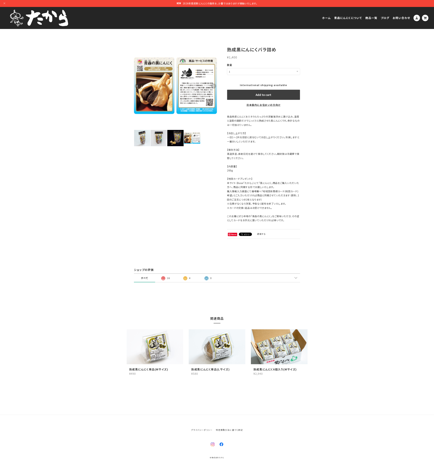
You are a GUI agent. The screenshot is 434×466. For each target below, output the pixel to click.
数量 (229, 65)
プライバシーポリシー (201, 429)
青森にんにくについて (348, 17)
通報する (261, 233)
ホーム (326, 17)
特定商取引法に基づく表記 (229, 429)
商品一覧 (371, 17)
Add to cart (263, 95)
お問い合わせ (401, 17)
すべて (144, 278)
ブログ (385, 17)
